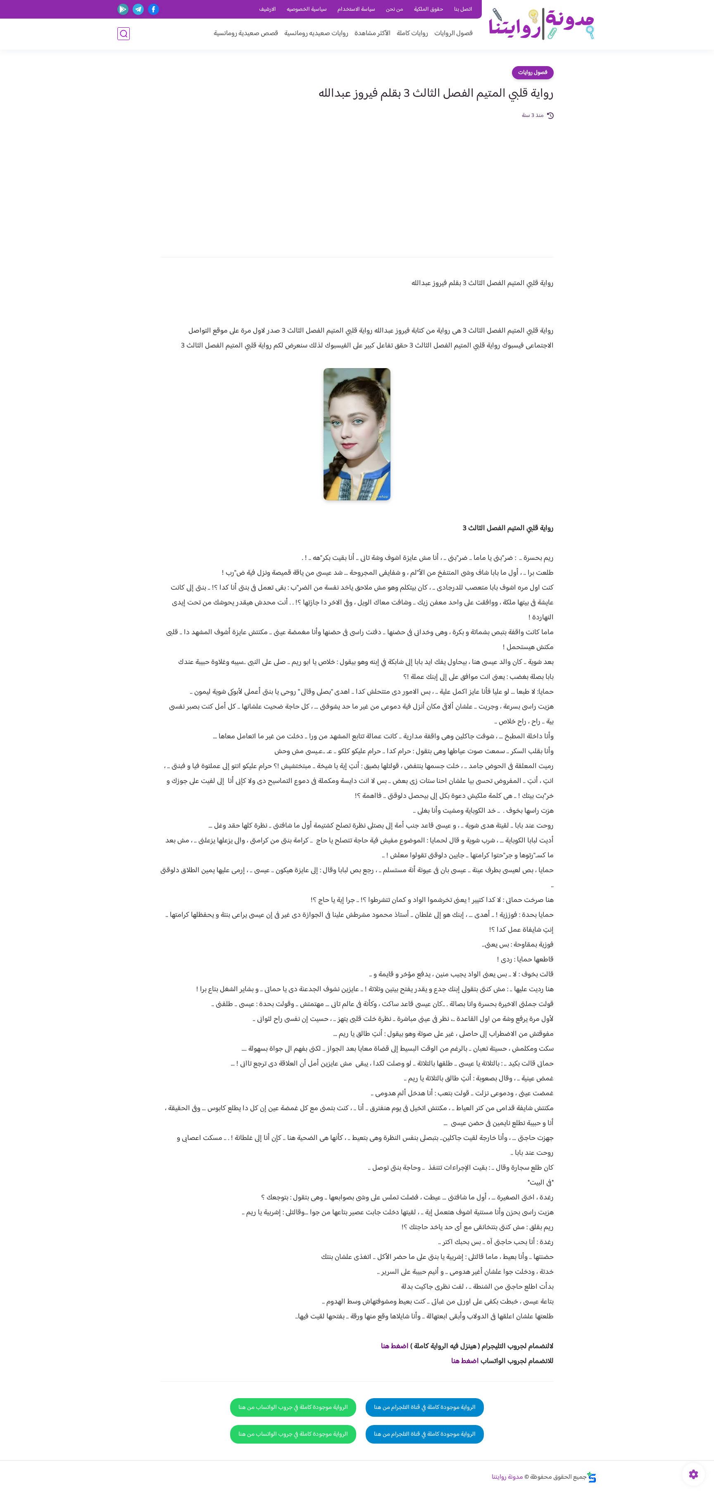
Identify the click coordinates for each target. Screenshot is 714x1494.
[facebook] (153, 9)
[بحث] (123, 33)
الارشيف (267, 9)
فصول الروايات (453, 34)
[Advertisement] (357, 182)
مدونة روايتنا (507, 1477)
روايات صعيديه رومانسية (316, 34)
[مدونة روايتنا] (541, 24)
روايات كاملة (412, 34)
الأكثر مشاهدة (372, 34)
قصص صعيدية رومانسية (246, 34)
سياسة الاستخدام (356, 9)
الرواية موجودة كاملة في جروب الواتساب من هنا (293, 1407)
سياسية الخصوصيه (307, 9)
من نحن (394, 9)
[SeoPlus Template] (592, 1477)
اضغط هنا (395, 1346)
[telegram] (138, 9)
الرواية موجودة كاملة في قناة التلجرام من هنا (425, 1407)
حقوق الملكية (428, 9)
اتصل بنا (463, 9)
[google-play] (123, 9)
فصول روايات (532, 73)
